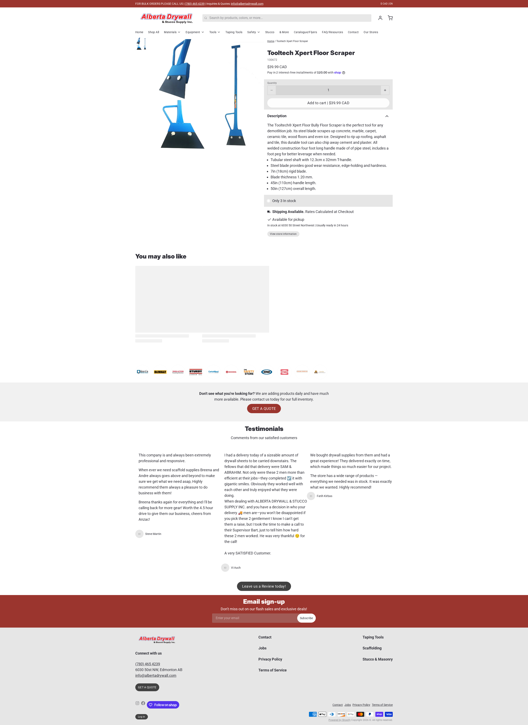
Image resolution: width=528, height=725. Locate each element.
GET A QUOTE (264, 408)
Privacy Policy (270, 659)
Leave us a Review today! (264, 586)
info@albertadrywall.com (247, 3)
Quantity (272, 83)
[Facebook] (143, 705)
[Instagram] (137, 705)
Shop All (153, 32)
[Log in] (379, 17)
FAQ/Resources (332, 32)
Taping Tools (233, 32)
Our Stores (371, 32)
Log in (141, 716)
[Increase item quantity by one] (385, 90)
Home (139, 32)
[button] (328, 103)
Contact (353, 32)
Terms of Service (272, 670)
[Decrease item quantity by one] (272, 90)
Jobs (262, 648)
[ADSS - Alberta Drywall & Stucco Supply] (166, 18)
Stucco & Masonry (378, 659)
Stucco (270, 32)
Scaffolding (372, 648)
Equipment (193, 32)
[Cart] (388, 17)
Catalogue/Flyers (305, 32)
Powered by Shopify (340, 720)
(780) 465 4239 (195, 3)
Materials (170, 32)
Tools (213, 32)
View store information (283, 234)
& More (284, 32)
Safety (251, 32)
